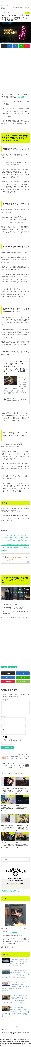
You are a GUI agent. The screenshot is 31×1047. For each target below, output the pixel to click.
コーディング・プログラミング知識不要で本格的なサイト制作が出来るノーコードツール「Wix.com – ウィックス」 (14, 986)
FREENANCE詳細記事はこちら (12, 891)
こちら (14, 932)
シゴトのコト (13, 667)
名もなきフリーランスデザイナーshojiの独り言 (15, 5)
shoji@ (20, 97)
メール (4, 723)
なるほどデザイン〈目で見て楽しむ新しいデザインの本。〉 (17, 558)
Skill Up (5, 667)
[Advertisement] (15, 67)
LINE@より (21, 935)
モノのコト (25, 1027)
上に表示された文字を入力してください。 (12, 740)
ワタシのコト (13, 1029)
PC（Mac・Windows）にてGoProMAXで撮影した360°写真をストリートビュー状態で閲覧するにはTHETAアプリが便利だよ (14, 1012)
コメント (4, 700)
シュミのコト (5, 1029)
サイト (3, 730)
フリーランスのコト (8, 1027)
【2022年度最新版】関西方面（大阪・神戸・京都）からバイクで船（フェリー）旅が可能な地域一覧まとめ (14, 974)
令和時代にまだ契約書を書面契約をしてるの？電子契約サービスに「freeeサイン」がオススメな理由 (14, 962)
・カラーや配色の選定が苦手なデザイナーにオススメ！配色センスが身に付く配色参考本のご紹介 (15, 547)
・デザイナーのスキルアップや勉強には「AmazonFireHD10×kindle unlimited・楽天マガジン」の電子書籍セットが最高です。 (14, 537)
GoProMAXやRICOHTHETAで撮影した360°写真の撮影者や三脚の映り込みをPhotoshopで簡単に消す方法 (15, 999)
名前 (3, 716)
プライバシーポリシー (24, 1029)
